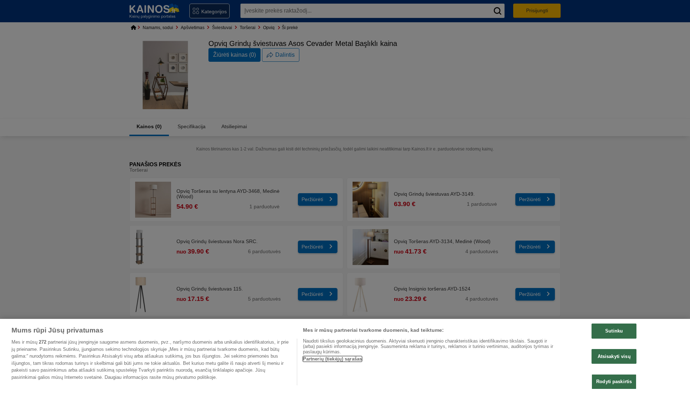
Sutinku (614, 331)
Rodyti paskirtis (614, 381)
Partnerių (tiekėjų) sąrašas (332, 359)
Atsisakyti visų (614, 356)
